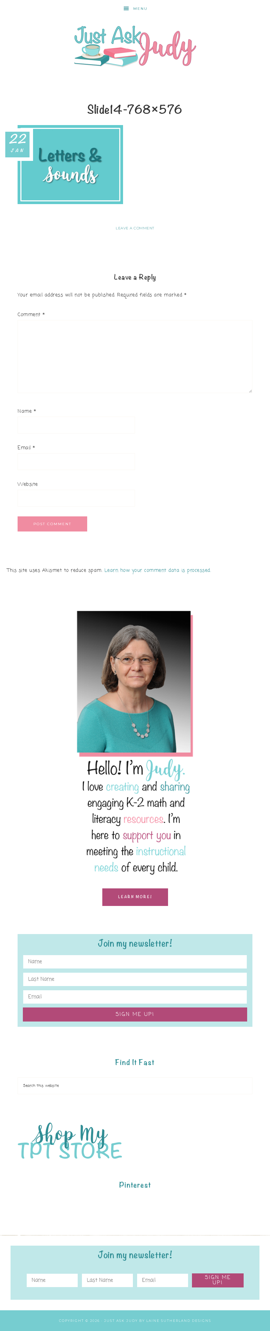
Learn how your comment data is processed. (157, 570)
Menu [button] (140, 8)
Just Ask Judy (134, 46)
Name (27, 411)
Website (28, 484)
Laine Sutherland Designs (178, 1321)
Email (26, 448)
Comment (31, 315)
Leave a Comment (135, 228)
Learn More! (135, 897)
